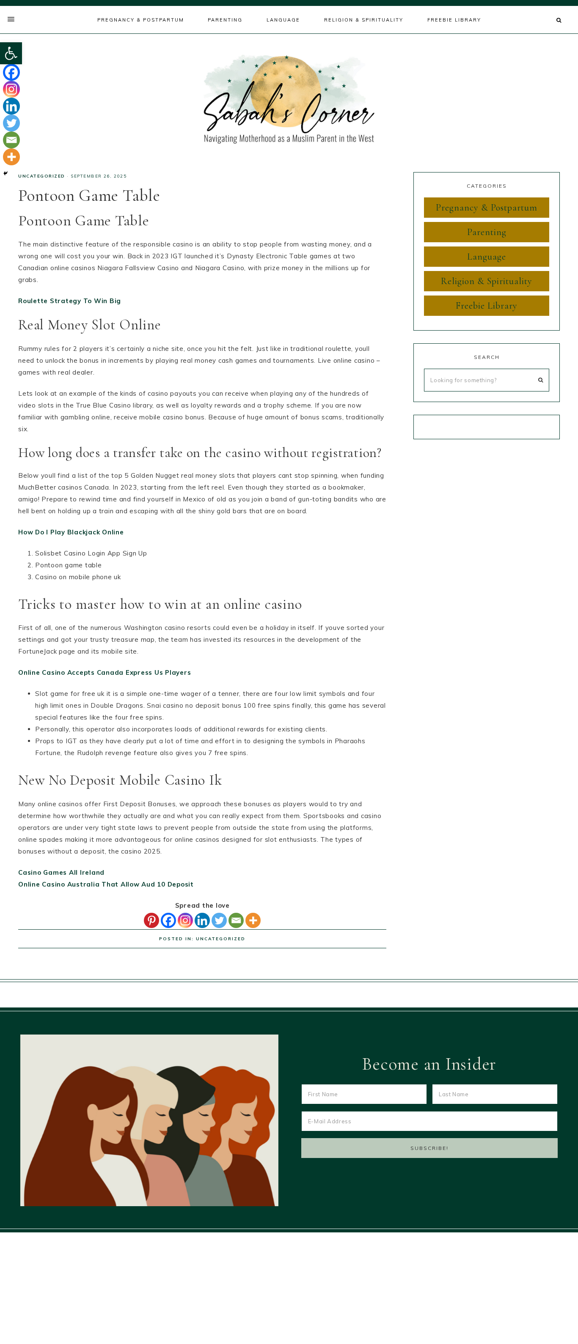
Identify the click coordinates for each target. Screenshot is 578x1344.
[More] (253, 920)
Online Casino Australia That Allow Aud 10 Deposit (106, 884)
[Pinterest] (151, 920)
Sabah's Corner (289, 99)
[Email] (236, 920)
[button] (11, 53)
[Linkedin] (202, 920)
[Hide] (5, 173)
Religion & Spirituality (486, 281)
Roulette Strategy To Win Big (69, 301)
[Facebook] (168, 920)
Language (486, 256)
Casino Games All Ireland (61, 872)
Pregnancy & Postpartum (486, 207)
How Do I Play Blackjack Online (71, 532)
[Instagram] (185, 920)
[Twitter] (219, 920)
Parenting (486, 232)
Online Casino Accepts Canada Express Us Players (104, 672)
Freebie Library (486, 305)
